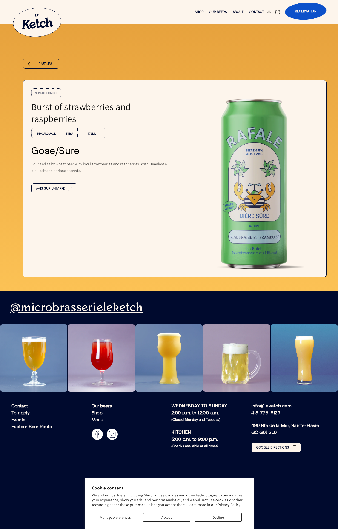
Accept (166, 517)
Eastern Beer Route (31, 426)
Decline (218, 517)
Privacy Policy (229, 504)
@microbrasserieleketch (76, 308)
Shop (97, 412)
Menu (97, 419)
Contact (19, 405)
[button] (278, 12)
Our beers (102, 405)
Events (18, 419)
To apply (20, 412)
